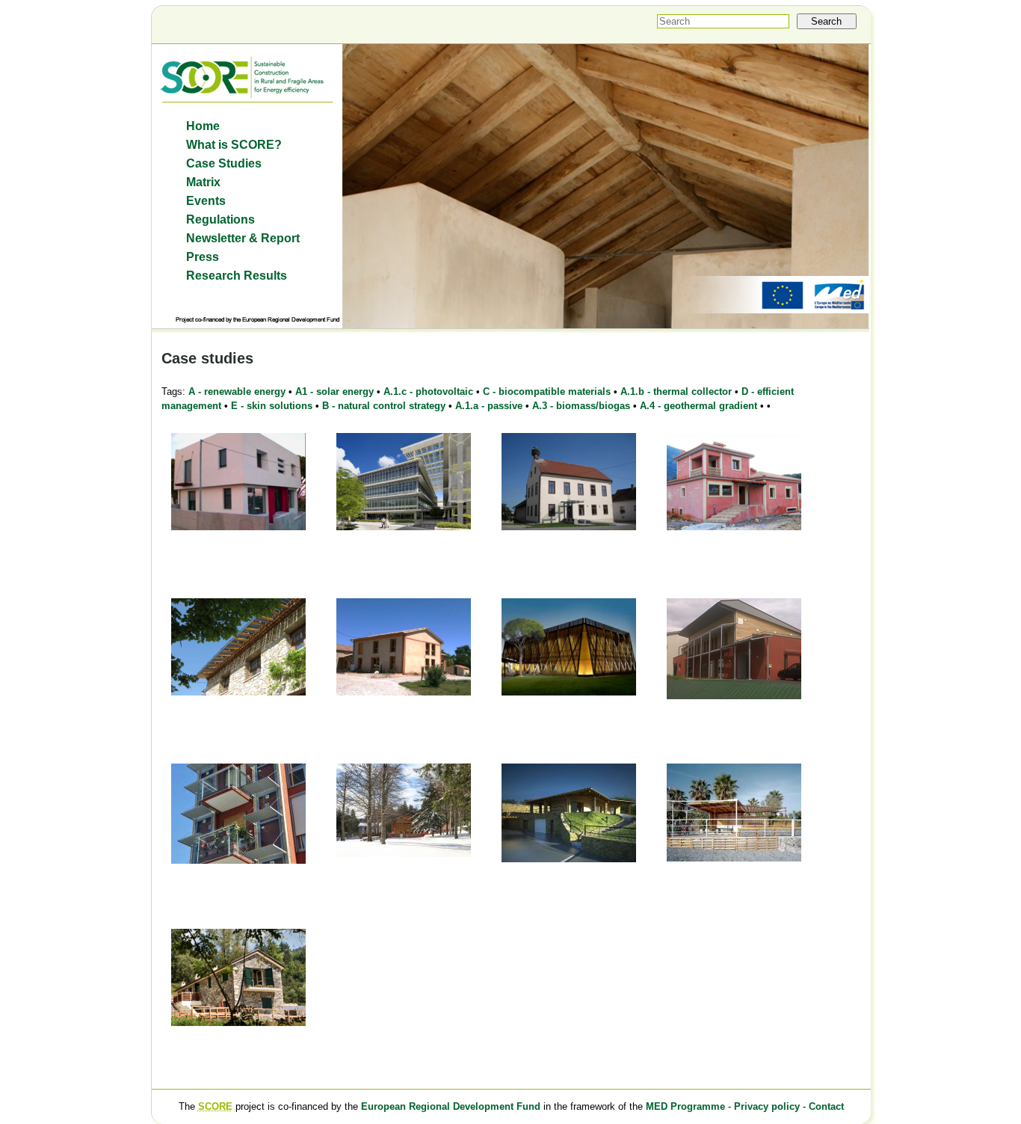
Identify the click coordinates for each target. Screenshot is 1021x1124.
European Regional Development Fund (450, 1106)
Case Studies (224, 163)
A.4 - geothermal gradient (698, 405)
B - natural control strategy (383, 405)
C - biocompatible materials (547, 391)
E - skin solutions (271, 405)
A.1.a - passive (488, 405)
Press (202, 257)
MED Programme (685, 1106)
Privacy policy (767, 1106)
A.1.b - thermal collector (676, 391)
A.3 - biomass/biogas (581, 405)
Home (203, 126)
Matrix (203, 182)
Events (206, 200)
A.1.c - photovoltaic (428, 391)
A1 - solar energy (334, 391)
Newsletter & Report (243, 238)
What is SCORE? (234, 144)
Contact (826, 1106)
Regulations (220, 219)
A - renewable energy (237, 391)
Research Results (236, 275)
